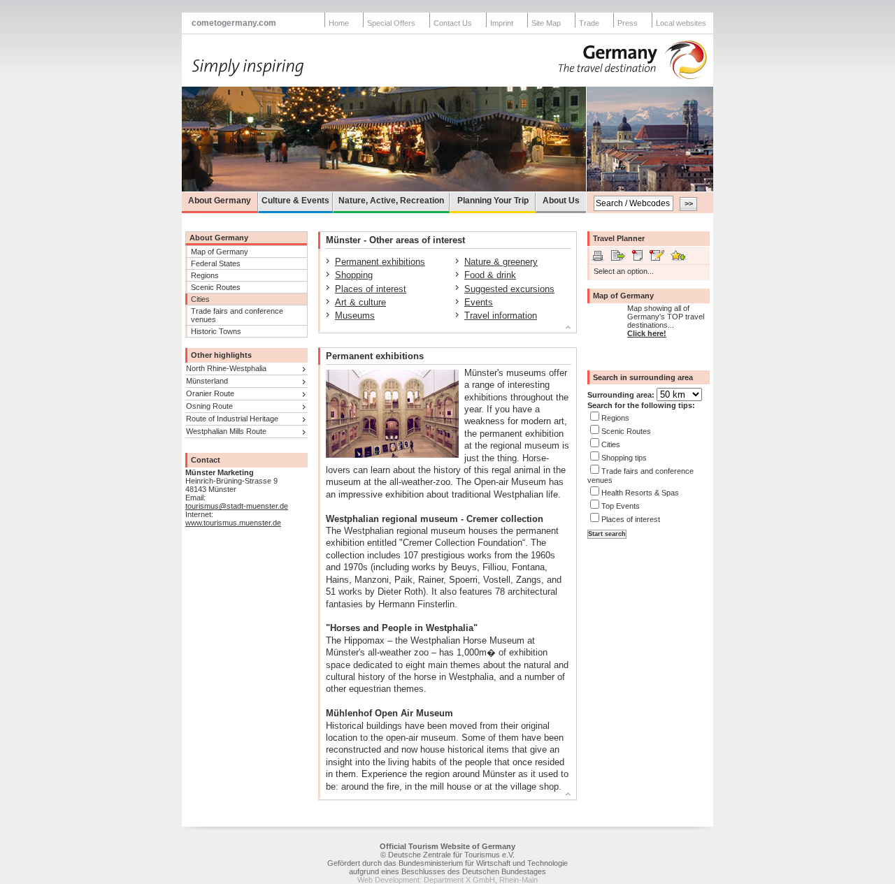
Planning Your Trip (493, 200)
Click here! (646, 333)
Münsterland (207, 381)
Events (478, 302)
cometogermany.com (234, 23)
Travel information (500, 315)
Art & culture (360, 302)
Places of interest (370, 289)
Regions (205, 275)
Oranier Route (210, 393)
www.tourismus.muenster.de (233, 523)
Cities (200, 299)
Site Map (546, 23)
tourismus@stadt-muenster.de (236, 506)
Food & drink (490, 275)
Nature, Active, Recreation (391, 200)
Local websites (681, 23)
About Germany (219, 200)
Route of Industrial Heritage (232, 418)
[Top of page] (442, 329)
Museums (355, 315)
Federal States (216, 263)
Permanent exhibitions (380, 261)
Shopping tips (624, 458)
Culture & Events (295, 200)
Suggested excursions (509, 289)
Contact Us (453, 23)
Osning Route (209, 406)
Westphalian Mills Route (226, 431)
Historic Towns (216, 331)
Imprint (501, 23)
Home (339, 23)
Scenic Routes (216, 287)
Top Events (620, 506)
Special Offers (391, 23)
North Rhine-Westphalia (226, 368)
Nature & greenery (501, 261)
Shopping (354, 275)
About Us (561, 200)
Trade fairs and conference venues (237, 315)
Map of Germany (219, 251)
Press (627, 23)
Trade (589, 23)
